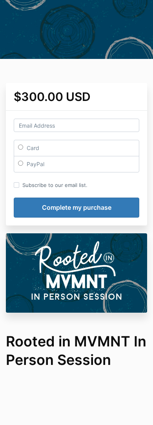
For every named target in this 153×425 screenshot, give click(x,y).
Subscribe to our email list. (54, 185)
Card (32, 148)
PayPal (34, 164)
